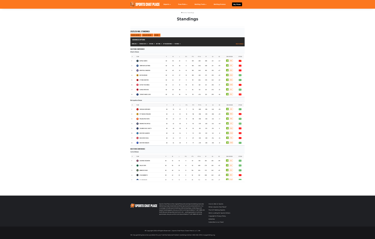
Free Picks (182, 4)
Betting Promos (220, 4)
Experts (166, 4)
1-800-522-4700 (197, 235)
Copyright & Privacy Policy (217, 216)
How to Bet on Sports (215, 204)
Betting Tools (200, 4)
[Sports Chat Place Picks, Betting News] (145, 4)
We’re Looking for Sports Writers (219, 213)
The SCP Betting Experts (216, 210)
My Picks (237, 4)
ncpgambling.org (209, 235)
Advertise (211, 219)
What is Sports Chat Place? (217, 207)
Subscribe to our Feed (215, 222)
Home (184, 12)
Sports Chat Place (178, 230)
